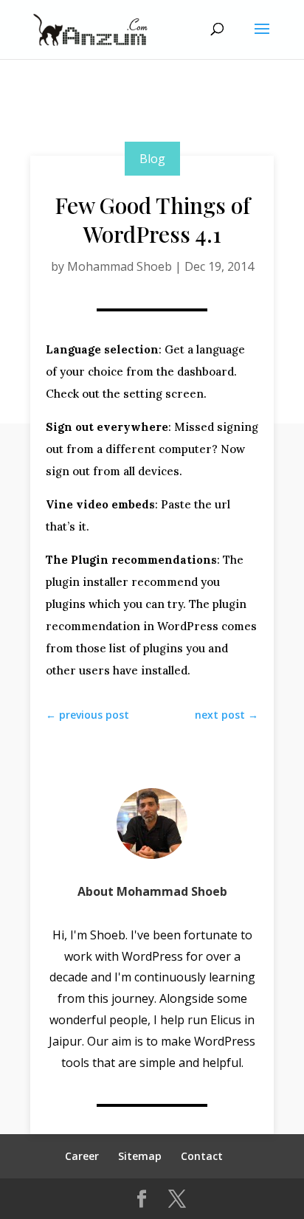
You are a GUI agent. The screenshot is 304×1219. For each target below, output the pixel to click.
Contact (202, 1156)
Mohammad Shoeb (119, 266)
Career (82, 1156)
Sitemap (140, 1156)
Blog (152, 159)
